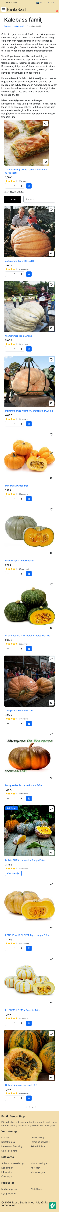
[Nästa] (54, 1107)
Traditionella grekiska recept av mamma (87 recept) (26, 171)
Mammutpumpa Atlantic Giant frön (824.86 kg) (29, 410)
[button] (3, 9)
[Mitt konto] (46, 9)
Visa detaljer (13, 873)
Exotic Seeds (17, 9)
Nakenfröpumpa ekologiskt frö (21, 1085)
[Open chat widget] (52, 1205)
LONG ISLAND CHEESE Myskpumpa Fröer (27, 935)
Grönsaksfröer (20, 26)
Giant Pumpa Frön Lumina (18, 335)
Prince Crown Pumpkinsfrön (19, 560)
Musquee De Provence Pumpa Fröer (24, 785)
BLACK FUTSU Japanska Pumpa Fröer (25, 860)
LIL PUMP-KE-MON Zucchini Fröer (23, 1010)
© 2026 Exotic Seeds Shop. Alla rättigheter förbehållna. (27, 1204)
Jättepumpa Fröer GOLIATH (19, 261)
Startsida (7, 26)
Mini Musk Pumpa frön (16, 485)
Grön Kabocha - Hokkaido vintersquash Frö (27, 635)
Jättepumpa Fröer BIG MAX (19, 710)
